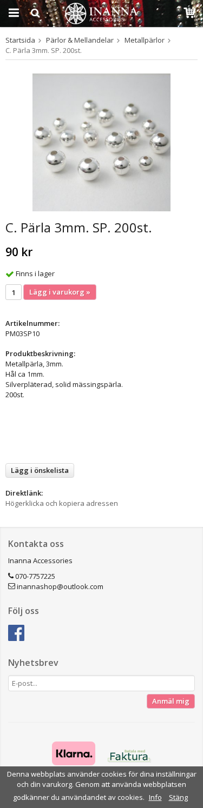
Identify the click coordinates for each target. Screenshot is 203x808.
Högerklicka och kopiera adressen (61, 503)
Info (155, 797)
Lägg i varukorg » (59, 292)
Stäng (178, 797)
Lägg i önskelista (40, 470)
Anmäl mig (170, 701)
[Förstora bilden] (101, 141)
